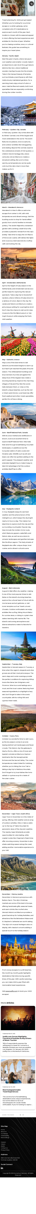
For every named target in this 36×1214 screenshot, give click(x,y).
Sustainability (5, 1167)
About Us (3, 1163)
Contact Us (4, 1179)
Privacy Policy (5, 1181)
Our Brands (4, 1165)
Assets (3, 1177)
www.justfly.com (11, 1022)
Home (3, 1161)
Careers (3, 1173)
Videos (3, 1175)
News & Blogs (5, 1169)
